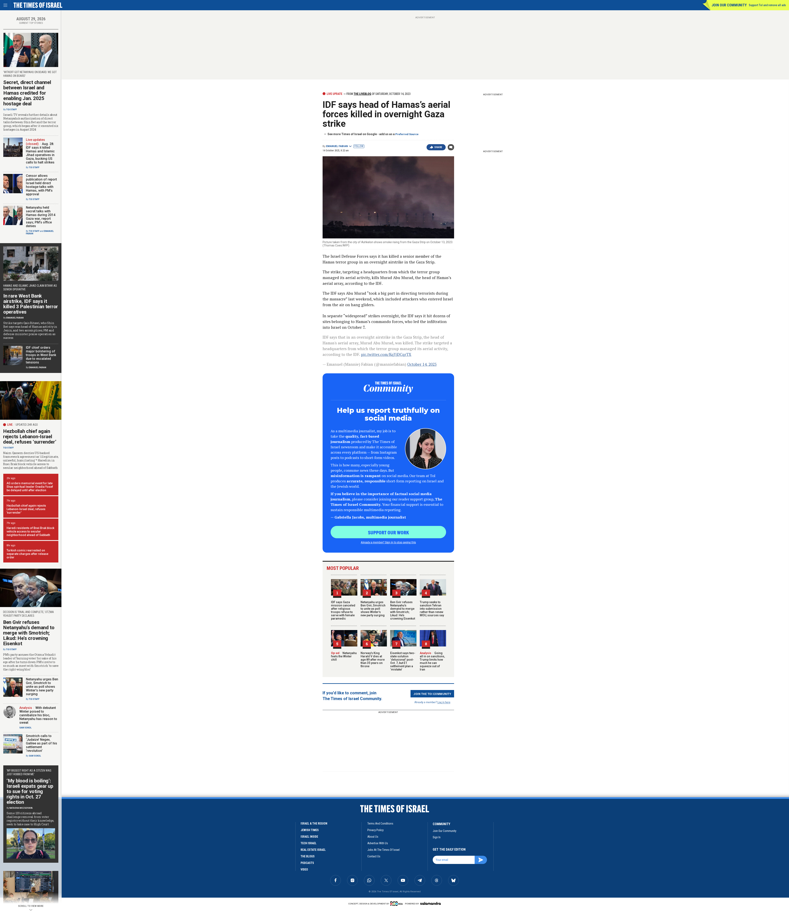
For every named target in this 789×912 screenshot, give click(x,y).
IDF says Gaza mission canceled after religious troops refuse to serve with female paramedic (343, 610)
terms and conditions (380, 823)
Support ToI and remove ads (767, 5)
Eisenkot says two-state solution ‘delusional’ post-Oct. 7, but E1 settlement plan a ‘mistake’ (402, 661)
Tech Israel (308, 843)
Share (438, 147)
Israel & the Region (314, 823)
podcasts (307, 863)
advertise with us (377, 843)
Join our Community (729, 5)
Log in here (443, 702)
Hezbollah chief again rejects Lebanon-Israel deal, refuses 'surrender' (26, 509)
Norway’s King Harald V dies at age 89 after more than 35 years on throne (373, 659)
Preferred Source (407, 134)
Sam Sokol (25, 728)
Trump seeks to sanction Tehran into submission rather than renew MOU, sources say (432, 608)
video (304, 869)
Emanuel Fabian (337, 146)
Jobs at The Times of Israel (383, 849)
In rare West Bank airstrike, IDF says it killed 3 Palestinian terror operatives (30, 304)
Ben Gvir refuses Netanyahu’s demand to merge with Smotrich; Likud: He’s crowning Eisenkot (402, 610)
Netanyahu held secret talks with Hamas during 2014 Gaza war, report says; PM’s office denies (40, 217)
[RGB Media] (397, 903)
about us (372, 836)
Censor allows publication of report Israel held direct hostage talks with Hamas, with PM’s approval (41, 185)
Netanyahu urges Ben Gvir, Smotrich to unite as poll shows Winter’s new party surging (373, 608)
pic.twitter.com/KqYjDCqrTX (386, 354)
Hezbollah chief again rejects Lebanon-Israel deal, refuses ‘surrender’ (29, 437)
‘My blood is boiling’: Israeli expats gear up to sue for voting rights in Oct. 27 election (30, 791)
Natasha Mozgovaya (21, 808)
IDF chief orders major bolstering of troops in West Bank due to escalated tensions (41, 355)
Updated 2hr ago (27, 424)
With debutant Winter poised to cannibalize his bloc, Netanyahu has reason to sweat (38, 715)
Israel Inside (309, 836)
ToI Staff (11, 109)
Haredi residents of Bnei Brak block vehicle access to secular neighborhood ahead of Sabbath (30, 531)
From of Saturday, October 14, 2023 (378, 93)
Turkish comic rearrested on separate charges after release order (27, 554)
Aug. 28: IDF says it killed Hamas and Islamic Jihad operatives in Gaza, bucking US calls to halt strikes (40, 153)
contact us (373, 856)
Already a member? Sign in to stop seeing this (388, 542)
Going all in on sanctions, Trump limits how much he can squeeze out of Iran (432, 661)
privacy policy (375, 830)
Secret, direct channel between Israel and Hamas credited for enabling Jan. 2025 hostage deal (27, 93)
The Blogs (308, 856)
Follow (358, 146)
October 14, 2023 (422, 364)
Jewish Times (310, 830)
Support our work (388, 532)
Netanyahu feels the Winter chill (344, 656)
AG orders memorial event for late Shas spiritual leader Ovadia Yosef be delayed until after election (30, 487)
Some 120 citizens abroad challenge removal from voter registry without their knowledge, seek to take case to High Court (30, 818)
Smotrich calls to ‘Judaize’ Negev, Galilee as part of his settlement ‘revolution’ (41, 743)
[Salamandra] (430, 903)
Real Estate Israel (313, 849)
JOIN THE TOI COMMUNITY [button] (432, 694)
